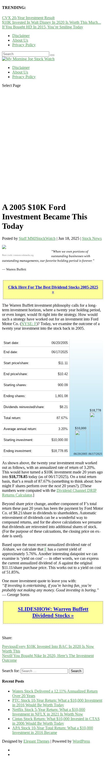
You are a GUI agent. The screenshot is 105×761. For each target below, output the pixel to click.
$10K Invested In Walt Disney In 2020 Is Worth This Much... (51, 22)
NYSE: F (28, 324)
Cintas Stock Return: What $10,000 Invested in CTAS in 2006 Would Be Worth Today (56, 721)
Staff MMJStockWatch (37, 238)
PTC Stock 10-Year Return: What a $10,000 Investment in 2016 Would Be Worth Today (57, 702)
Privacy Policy (24, 45)
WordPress (81, 741)
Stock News (92, 238)
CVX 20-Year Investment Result (28, 18)
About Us (20, 40)
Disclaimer (21, 35)
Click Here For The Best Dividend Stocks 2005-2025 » (53, 289)
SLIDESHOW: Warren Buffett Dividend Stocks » (53, 612)
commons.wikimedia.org (23, 255)
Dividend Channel (72, 490)
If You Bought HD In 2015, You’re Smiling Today (42, 27)
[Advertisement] (52, 144)
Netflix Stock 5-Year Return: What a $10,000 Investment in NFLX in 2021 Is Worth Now (48, 711)
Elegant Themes (36, 741)
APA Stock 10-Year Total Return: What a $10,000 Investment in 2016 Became (52, 730)
